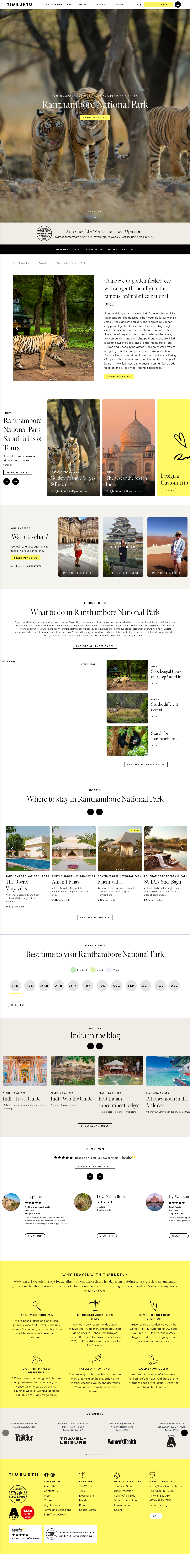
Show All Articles (95, 1125)
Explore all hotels (95, 917)
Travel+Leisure (101, 237)
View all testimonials (95, 1166)
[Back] (17, 328)
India (154, 683)
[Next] (90, 328)
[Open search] (139, 4)
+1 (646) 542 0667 (32, 565)
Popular (135, 830)
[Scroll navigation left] (53, 249)
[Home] (19, 4)
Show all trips (17, 472)
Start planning (158, 4)
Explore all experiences (95, 646)
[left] (6, 481)
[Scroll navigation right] (137, 249)
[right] (15, 481)
